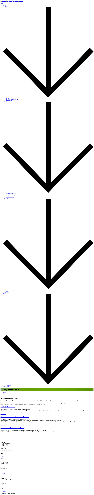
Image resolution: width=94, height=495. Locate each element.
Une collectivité (9, 98)
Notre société (5, 198)
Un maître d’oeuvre (9, 100)
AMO (8, 407)
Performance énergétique (11, 193)
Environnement (12, 428)
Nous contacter (6, 386)
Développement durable (10, 194)
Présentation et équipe (10, 289)
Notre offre (5, 101)
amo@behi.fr (3, 456)
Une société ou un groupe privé (12, 99)
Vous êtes (5, 6)
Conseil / (15, 417)
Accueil (4, 5)
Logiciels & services (10, 197)
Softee (4, 293)
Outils (7, 291)
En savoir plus (3, 414)
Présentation (8, 385)
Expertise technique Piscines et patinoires (14, 195)
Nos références (6, 292)
